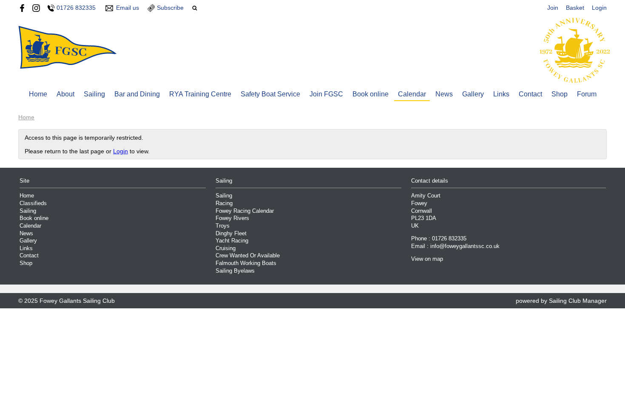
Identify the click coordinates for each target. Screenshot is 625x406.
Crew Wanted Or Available (248, 256)
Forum (587, 94)
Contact (530, 94)
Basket (575, 7)
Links (501, 94)
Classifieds (33, 203)
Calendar (412, 94)
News (444, 94)
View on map (427, 259)
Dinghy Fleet (231, 234)
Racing (224, 203)
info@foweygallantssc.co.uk (465, 246)
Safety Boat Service (270, 94)
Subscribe (170, 7)
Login (599, 7)
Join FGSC (326, 94)
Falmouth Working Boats (246, 263)
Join (552, 7)
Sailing (94, 94)
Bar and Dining (137, 94)
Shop (559, 94)
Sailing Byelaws (235, 271)
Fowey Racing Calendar (245, 211)
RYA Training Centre (200, 94)
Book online (370, 94)
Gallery (473, 94)
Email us (127, 7)
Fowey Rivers (232, 218)
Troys (223, 226)
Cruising (226, 248)
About (65, 94)
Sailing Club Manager (578, 300)
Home (38, 94)
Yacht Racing (232, 241)
